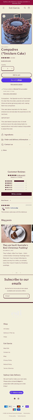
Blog (5, 356)
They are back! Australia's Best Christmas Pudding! (15, 246)
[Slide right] (20, 273)
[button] (3, 8)
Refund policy (27, 413)
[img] (5, 205)
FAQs (5, 337)
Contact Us (7, 352)
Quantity (3, 64)
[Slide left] (13, 273)
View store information (10, 93)
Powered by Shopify (17, 413)
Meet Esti (6, 348)
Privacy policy (12, 416)
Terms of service (22, 416)
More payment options (16, 84)
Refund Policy (8, 364)
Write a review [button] (16, 194)
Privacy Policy (8, 360)
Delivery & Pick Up (9, 333)
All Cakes (6, 328)
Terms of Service (9, 368)
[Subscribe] (27, 296)
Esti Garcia (9, 413)
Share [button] (5, 150)
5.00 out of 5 (21, 175)
